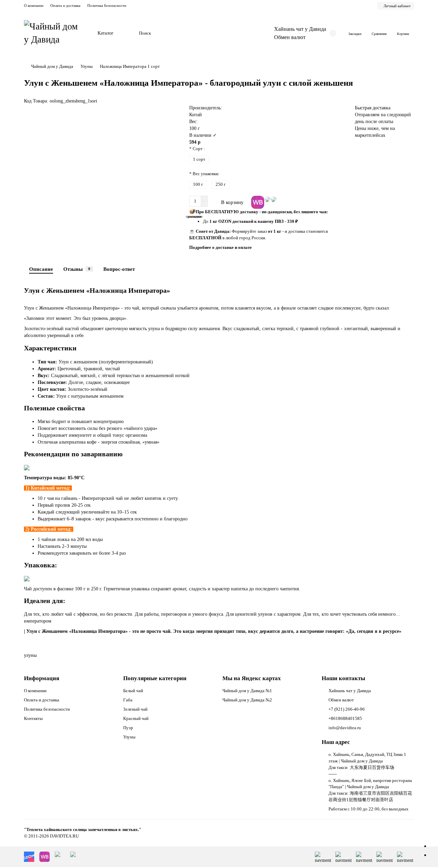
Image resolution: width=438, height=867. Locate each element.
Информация (41, 678)
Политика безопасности (106, 5)
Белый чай (133, 690)
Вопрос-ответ (119, 269)
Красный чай (136, 718)
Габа (127, 699)
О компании (33, 5)
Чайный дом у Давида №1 (247, 690)
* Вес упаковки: (204, 173)
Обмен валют (290, 37)
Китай (195, 114)
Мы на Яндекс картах (251, 678)
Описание (41, 269)
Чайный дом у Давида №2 (247, 699)
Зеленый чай (135, 709)
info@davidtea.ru (344, 727)
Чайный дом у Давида (52, 66)
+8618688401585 (345, 718)
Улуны (86, 66)
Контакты (33, 718)
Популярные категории (154, 678)
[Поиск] (242, 33)
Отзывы (76, 269)
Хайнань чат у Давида (300, 29)
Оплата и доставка (65, 5)
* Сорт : (197, 148)
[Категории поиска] (130, 33)
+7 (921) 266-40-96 (346, 709)
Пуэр (128, 727)
